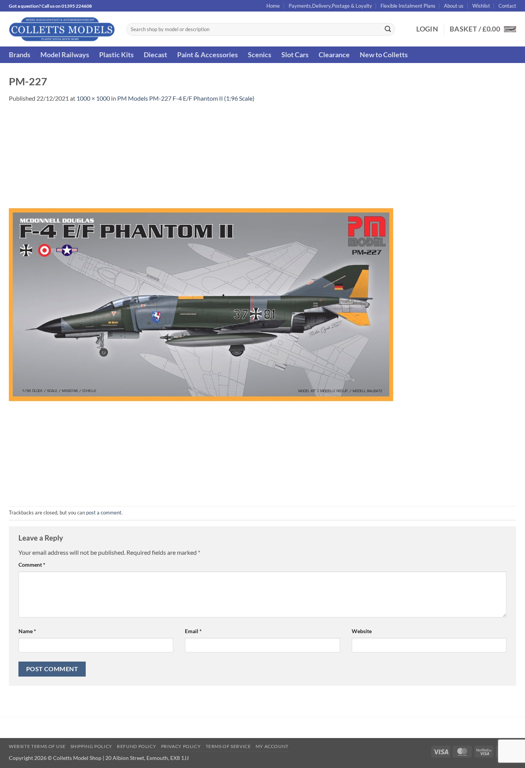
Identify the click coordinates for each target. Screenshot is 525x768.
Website (362, 631)
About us (454, 6)
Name (27, 631)
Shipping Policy (91, 746)
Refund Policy (136, 746)
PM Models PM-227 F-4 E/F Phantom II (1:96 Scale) (185, 98)
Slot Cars (295, 55)
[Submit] (387, 29)
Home (273, 6)
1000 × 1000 (93, 98)
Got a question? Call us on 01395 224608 (50, 6)
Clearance (334, 55)
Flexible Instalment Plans (407, 6)
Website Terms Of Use (37, 746)
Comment (31, 564)
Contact (507, 6)
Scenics (259, 55)
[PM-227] (201, 303)
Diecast (155, 55)
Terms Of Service (228, 746)
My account (272, 746)
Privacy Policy (181, 746)
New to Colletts (384, 55)
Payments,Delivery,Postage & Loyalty (330, 6)
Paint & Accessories (207, 55)
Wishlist (481, 6)
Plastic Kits (116, 55)
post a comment (103, 512)
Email (193, 631)
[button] (427, 29)
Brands (19, 55)
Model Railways (64, 55)
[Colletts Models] (62, 29)
